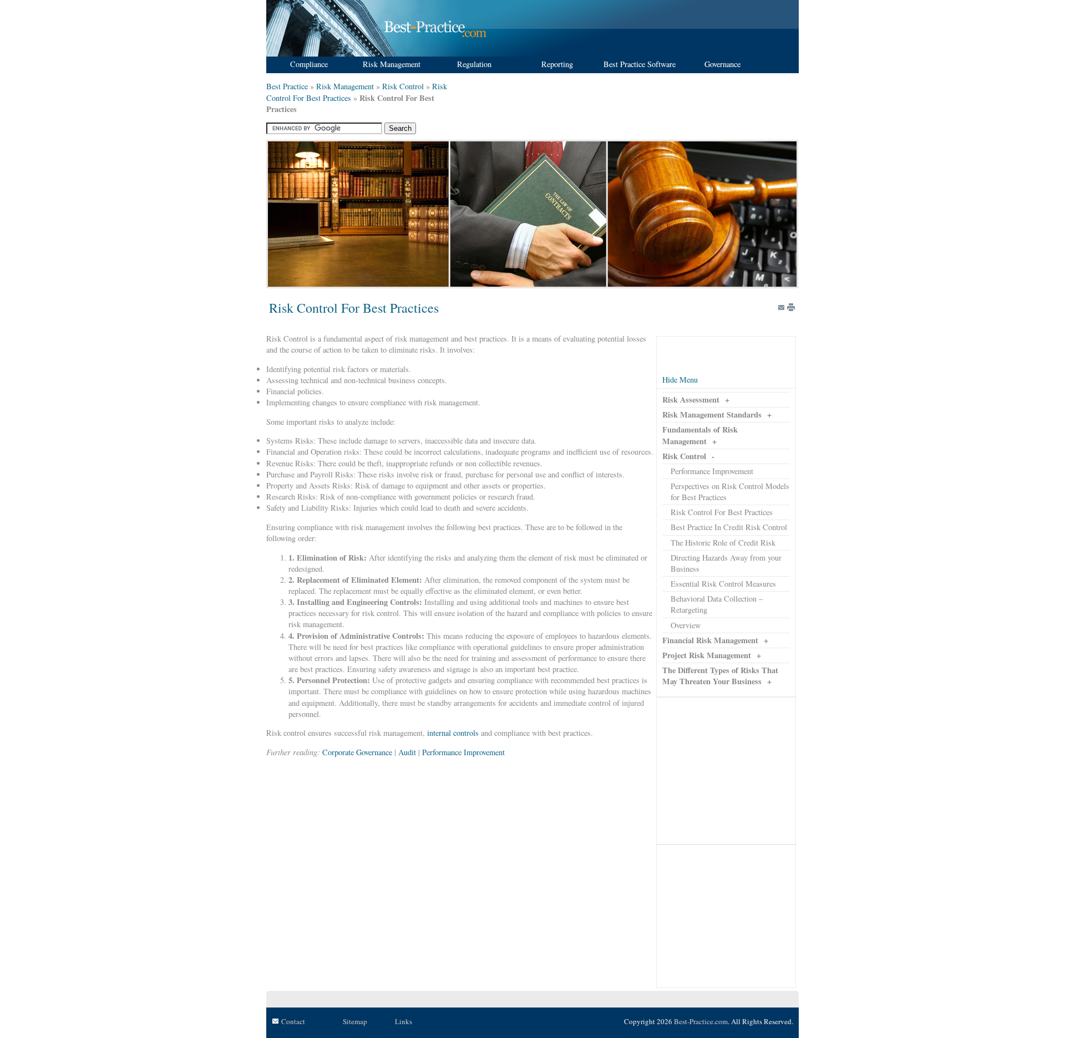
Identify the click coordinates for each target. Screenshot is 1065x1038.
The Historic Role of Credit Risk (723, 542)
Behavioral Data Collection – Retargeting (717, 604)
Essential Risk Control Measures (723, 583)
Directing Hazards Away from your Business (726, 563)
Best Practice (287, 86)
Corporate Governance (357, 752)
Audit (407, 752)
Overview (686, 625)
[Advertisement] (726, 770)
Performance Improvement (712, 471)
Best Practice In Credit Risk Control (729, 527)
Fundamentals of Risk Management (700, 435)
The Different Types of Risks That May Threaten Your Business (720, 675)
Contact (293, 1021)
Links (403, 1021)
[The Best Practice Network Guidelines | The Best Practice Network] (378, 53)
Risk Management (345, 86)
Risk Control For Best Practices (722, 512)
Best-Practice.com (701, 1021)
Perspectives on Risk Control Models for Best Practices (730, 491)
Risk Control (403, 86)
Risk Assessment (690, 399)
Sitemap (355, 1021)
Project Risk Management (706, 655)
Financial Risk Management (710, 640)
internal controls (453, 732)
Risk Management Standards (712, 414)
